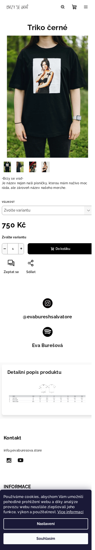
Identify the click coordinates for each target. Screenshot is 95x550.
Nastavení (46, 524)
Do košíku (63, 249)
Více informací (70, 512)
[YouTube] (20, 460)
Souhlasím (45, 538)
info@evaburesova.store (23, 450)
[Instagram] (9, 460)
